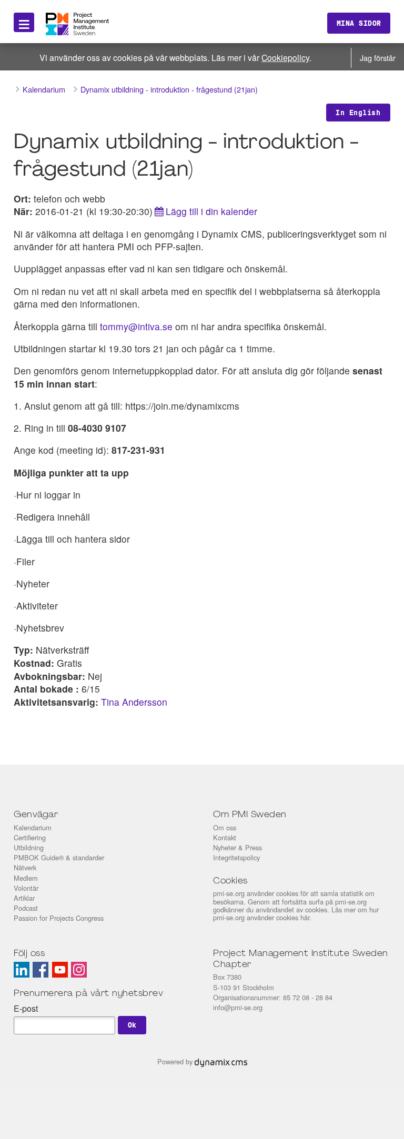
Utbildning (29, 847)
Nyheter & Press (237, 847)
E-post (26, 1008)
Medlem (26, 878)
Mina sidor (359, 23)
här (304, 917)
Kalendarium (33, 827)
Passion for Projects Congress (59, 918)
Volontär (26, 888)
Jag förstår (378, 57)
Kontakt (224, 837)
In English (358, 112)
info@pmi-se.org (237, 1007)
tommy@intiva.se (136, 326)
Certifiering (30, 837)
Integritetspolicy (236, 857)
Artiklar (24, 898)
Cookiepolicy (285, 57)
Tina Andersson (134, 701)
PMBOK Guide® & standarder (59, 857)
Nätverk (25, 867)
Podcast (26, 908)
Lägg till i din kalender (211, 211)
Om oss (224, 827)
